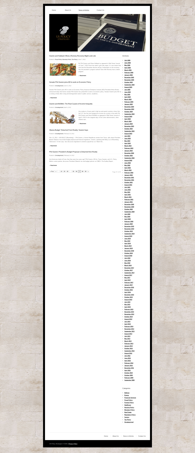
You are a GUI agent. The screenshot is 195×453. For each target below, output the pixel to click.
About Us (68, 10)
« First (52, 171)
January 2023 (128, 150)
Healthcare (127, 405)
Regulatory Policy (130, 415)
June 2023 (127, 138)
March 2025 (128, 99)
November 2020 (129, 207)
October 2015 (128, 297)
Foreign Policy (129, 402)
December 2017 (129, 268)
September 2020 (129, 212)
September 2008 (129, 380)
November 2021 (129, 180)
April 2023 (127, 143)
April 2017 (127, 280)
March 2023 (128, 146)
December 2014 (129, 312)
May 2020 (127, 216)
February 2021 (128, 199)
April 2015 (127, 307)
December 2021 (129, 177)
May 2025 (127, 94)
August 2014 (128, 319)
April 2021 (127, 194)
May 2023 (127, 141)
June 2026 (127, 63)
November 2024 (129, 109)
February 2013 (128, 343)
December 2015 (129, 295)
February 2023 (128, 148)
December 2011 (129, 368)
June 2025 (127, 92)
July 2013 (127, 336)
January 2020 (128, 224)
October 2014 (128, 316)
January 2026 (128, 75)
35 (73, 171)
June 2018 (127, 260)
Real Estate (127, 412)
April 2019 (127, 243)
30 (67, 171)
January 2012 (128, 365)
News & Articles (84, 10)
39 (85, 171)
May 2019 (127, 241)
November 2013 (129, 329)
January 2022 (128, 175)
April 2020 (127, 219)
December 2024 (129, 107)
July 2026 (127, 60)
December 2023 (129, 126)
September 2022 (129, 158)
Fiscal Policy (58, 59)
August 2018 (128, 255)
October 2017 (128, 270)
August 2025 (128, 87)
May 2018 (127, 263)
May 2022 (127, 165)
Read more (83, 75)
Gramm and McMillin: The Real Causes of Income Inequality (70, 104)
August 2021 (128, 185)
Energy (126, 395)
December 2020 (129, 204)
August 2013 (128, 334)
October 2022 (128, 155)
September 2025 (129, 85)
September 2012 (129, 351)
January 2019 (128, 248)
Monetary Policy (66, 59)
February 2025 (128, 102)
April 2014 (127, 324)
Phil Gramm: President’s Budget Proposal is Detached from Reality (73, 152)
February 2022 (128, 172)
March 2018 (128, 265)
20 (64, 171)
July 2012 (127, 356)
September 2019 (129, 233)
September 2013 (129, 331)
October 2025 (128, 82)
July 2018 (127, 258)
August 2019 (128, 236)
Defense (126, 393)
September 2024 (129, 114)
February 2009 (128, 378)
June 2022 (127, 163)
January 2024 (128, 124)
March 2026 (128, 70)
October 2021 (128, 182)
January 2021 (128, 202)
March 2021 (128, 197)
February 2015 (128, 309)
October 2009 (128, 375)
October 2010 (128, 373)
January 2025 (128, 104)
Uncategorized (59, 85)
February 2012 (128, 363)
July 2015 (127, 302)
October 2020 (128, 209)
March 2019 (128, 246)
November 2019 (129, 229)
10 (61, 171)
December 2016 (129, 287)
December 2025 (129, 77)
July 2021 (127, 187)
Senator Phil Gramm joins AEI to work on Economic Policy (70, 82)
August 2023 (128, 133)
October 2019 (128, 231)
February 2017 (128, 282)
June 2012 (127, 358)
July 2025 (127, 89)
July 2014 (127, 321)
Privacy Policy (73, 444)
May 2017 (127, 277)
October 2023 (128, 129)
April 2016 (127, 292)
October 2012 (128, 348)
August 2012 (128, 353)
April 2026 (127, 67)
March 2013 (128, 341)
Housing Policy (129, 407)
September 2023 (129, 131)
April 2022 (127, 168)
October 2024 (128, 111)
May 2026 (127, 65)
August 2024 (128, 116)
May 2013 (127, 338)
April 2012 (127, 360)
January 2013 (128, 346)
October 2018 (128, 253)
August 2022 (128, 160)
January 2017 (128, 285)
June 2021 (127, 190)
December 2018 (129, 251)
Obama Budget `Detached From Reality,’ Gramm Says (68, 130)
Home (54, 10)
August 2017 (128, 275)
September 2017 (129, 273)
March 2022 (128, 170)
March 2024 (128, 121)
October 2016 (128, 290)
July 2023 (127, 136)
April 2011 (127, 370)
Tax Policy (74, 59)
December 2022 (129, 153)
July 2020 (127, 214)
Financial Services (130, 397)
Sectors (126, 417)
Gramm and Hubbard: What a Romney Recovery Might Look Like (72, 56)
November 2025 (129, 80)
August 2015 (128, 299)
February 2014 (128, 326)
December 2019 (129, 226)
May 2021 (127, 192)
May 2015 (127, 304)
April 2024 (127, 119)
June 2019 (127, 238)
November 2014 (129, 314)
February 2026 (128, 72)
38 (82, 171)
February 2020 (128, 221)
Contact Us (100, 10)
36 (76, 171)
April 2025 (127, 97)
